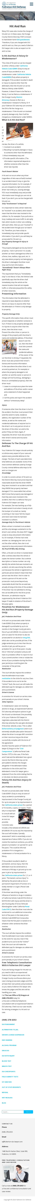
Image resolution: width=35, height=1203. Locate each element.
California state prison (14, 805)
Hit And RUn (7, 1082)
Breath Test (7, 1066)
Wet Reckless (7, 1098)
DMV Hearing (7, 1040)
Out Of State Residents (11, 1087)
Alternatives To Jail (10, 1030)
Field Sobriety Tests (10, 1077)
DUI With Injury (8, 1056)
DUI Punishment (8, 1024)
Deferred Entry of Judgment (13, 729)
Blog (4, 1103)
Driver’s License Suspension (13, 1035)
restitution (6, 678)
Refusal (5, 1092)
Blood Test (6, 1061)
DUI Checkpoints (8, 1071)
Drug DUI (5, 1050)
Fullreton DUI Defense (14, 6)
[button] (32, 4)
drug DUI (26, 638)
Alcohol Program (9, 1045)
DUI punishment (23, 40)
